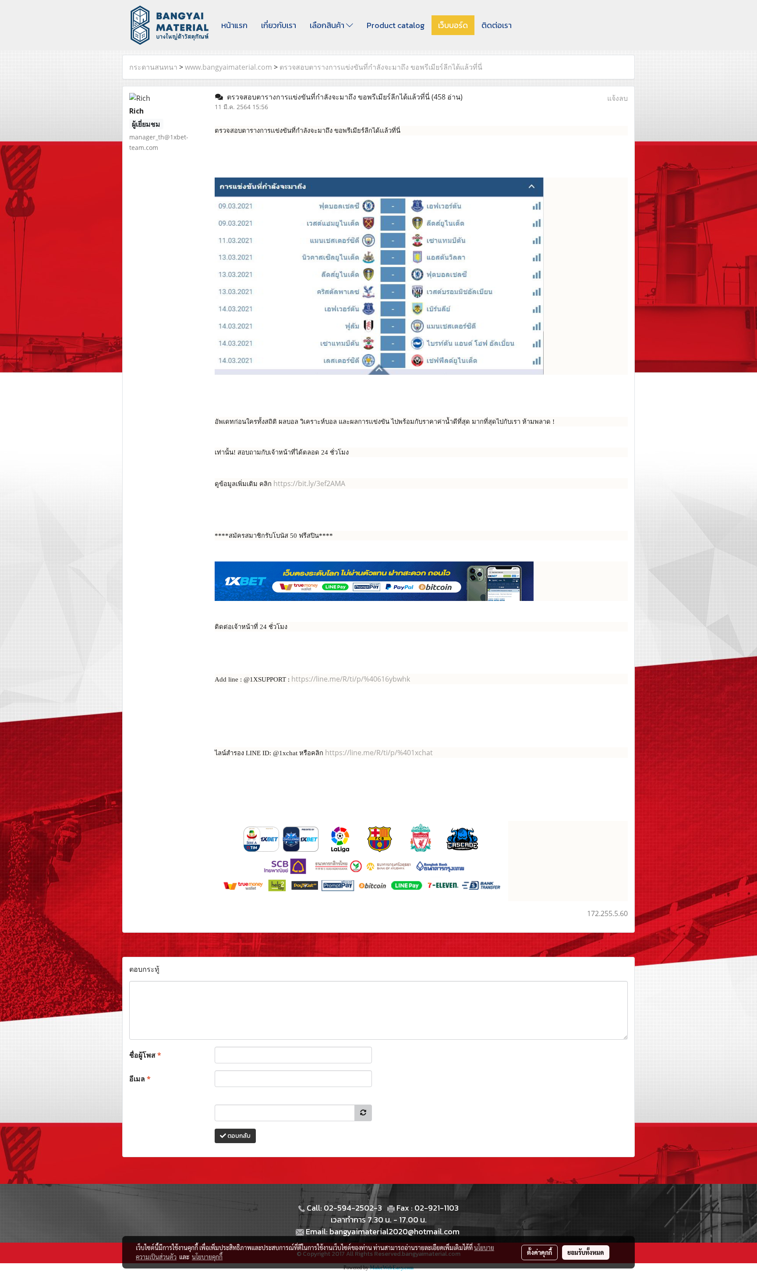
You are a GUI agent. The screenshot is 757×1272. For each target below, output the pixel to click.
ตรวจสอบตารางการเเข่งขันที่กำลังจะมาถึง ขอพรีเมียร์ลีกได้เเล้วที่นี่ (380, 67)
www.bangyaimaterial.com (228, 67)
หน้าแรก (234, 25)
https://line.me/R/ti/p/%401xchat (379, 752)
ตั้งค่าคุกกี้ (539, 1252)
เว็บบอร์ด (453, 25)
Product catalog (395, 25)
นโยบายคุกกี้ (207, 1257)
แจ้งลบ (617, 98)
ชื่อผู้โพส (145, 1055)
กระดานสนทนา (153, 67)
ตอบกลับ (238, 1136)
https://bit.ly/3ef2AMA (309, 483)
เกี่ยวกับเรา (278, 25)
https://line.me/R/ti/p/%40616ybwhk (350, 679)
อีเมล (140, 1079)
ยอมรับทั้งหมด (585, 1252)
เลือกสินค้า (328, 25)
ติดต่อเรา (496, 25)
